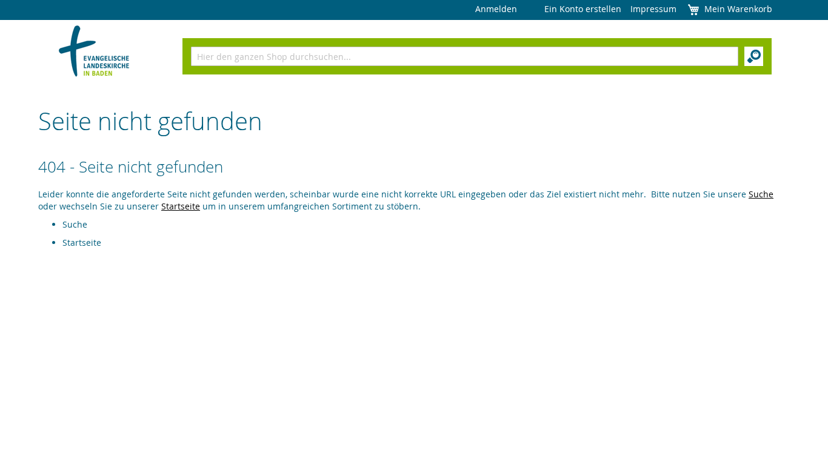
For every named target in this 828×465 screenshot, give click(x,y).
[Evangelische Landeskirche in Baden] (94, 52)
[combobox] (464, 56)
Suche (761, 194)
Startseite (180, 206)
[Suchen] (753, 56)
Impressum (653, 9)
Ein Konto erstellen (582, 9)
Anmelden (496, 9)
